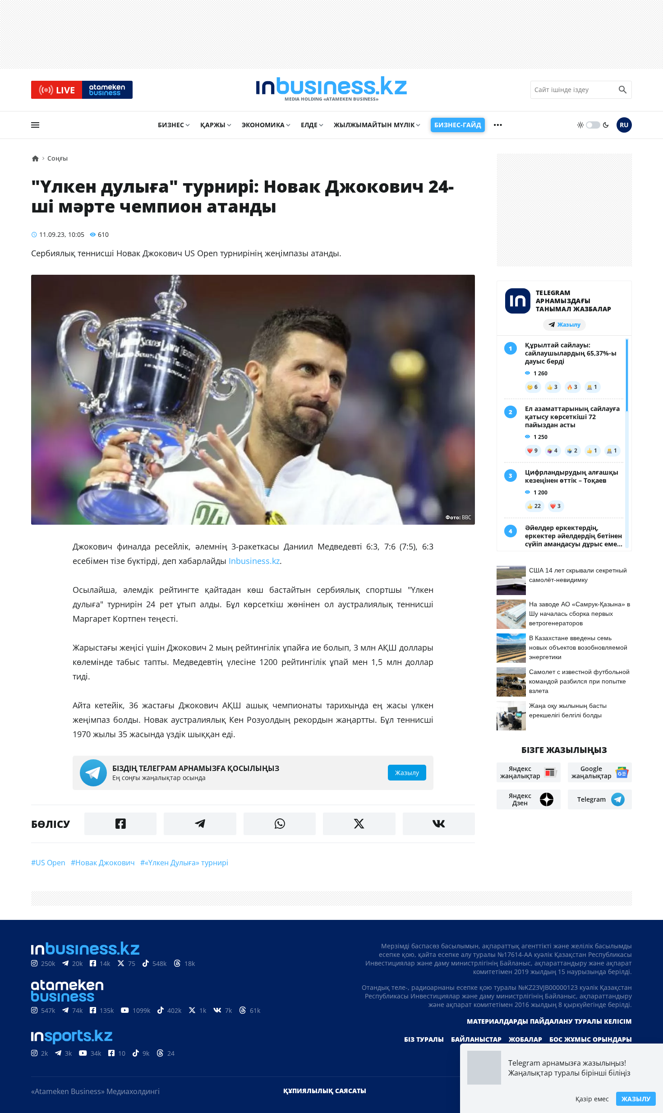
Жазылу (636, 1099)
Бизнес (171, 124)
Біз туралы (424, 1039)
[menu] (35, 125)
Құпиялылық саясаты (324, 1090)
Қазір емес (592, 1099)
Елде (309, 124)
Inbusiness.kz (254, 560)
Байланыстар (476, 1039)
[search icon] (623, 90)
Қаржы (213, 124)
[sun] (580, 125)
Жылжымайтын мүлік (374, 124)
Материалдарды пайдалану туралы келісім (549, 1021)
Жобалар (525, 1039)
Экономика (263, 124)
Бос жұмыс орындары (590, 1039)
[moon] (605, 125)
